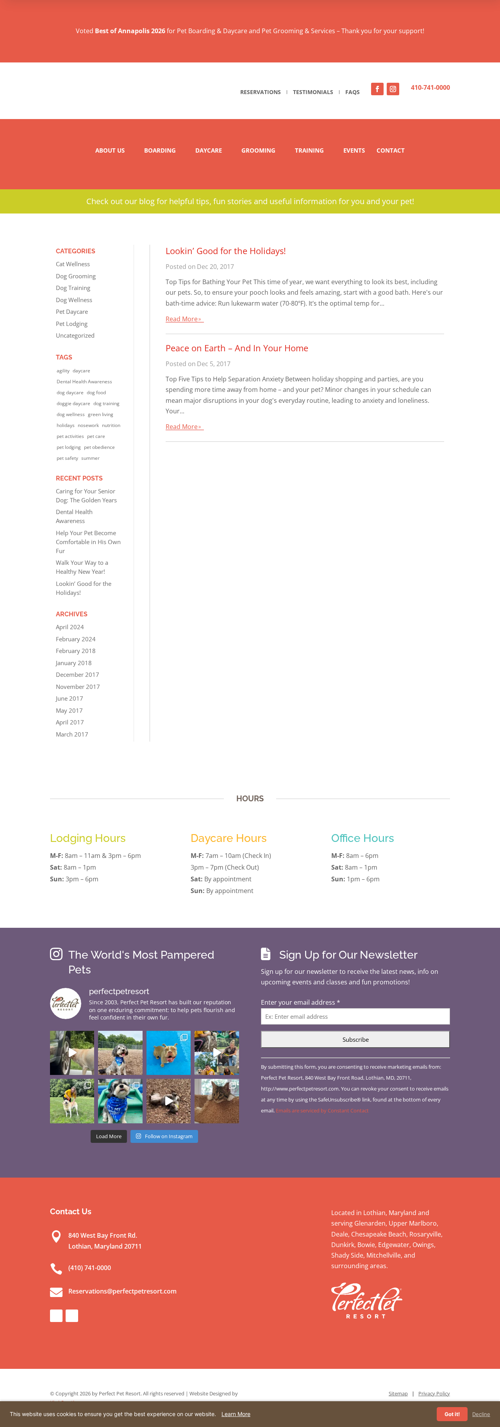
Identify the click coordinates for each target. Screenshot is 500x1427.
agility (63, 370)
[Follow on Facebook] (377, 89)
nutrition (111, 425)
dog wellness (71, 414)
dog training (106, 403)
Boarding (160, 150)
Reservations (260, 92)
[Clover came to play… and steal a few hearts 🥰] (168, 1053)
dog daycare (70, 392)
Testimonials (313, 92)
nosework (88, 425)
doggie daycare (73, 403)
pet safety (67, 458)
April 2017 (70, 722)
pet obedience (99, 447)
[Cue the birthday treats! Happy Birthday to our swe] (120, 1053)
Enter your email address (300, 1002)
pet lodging (69, 447)
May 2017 (69, 710)
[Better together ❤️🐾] (217, 1053)
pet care (96, 436)
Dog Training (73, 288)
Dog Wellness (74, 300)
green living (100, 414)
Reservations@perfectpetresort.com (122, 1291)
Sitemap (398, 1393)
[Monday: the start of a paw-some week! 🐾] (168, 1101)
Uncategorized (75, 335)
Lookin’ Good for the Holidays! (226, 250)
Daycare (208, 150)
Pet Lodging (72, 323)
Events (354, 150)
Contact (391, 150)
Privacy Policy (434, 1393)
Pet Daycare (72, 311)
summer (90, 458)
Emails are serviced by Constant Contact (322, 1110)
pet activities (70, 436)
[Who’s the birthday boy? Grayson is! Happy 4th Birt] (120, 1101)
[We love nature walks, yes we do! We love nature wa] (72, 1101)
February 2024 (76, 639)
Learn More (235, 1414)
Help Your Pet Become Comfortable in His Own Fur (88, 542)
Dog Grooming (76, 276)
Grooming (258, 150)
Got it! (452, 1414)
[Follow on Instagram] (393, 89)
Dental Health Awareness (84, 381)
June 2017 (69, 698)
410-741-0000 (430, 87)
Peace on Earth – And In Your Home (237, 348)
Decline (481, 1414)
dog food (96, 392)
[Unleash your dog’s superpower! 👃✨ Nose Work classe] (72, 1053)
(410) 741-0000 (89, 1267)
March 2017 (72, 734)
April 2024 (70, 627)
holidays (66, 425)
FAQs (352, 92)
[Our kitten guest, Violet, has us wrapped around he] (217, 1101)
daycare (81, 370)
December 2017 (77, 674)
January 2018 (74, 663)
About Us (110, 150)
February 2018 (76, 651)
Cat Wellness (73, 264)
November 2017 (78, 686)
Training (309, 150)
